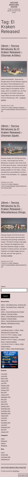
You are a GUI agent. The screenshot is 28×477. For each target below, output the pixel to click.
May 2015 (4, 399)
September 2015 (5, 397)
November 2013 (5, 422)
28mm (11, 107)
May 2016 (4, 392)
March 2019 (4, 378)
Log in (3, 452)
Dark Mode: (22, 475)
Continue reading (6, 256)
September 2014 (6, 413)
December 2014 (5, 408)
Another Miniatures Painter (14, 5)
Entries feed (4, 455)
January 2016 (5, 394)
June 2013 (4, 425)
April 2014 (4, 420)
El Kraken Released (10, 109)
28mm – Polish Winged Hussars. (15, 348)
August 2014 (4, 415)
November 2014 (5, 411)
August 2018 (4, 381)
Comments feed (5, 457)
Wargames (21, 107)
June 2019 (4, 376)
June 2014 (4, 418)
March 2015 (4, 404)
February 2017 (5, 390)
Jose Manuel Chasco (7, 330)
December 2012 (5, 427)
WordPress (16, 471)
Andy (2, 348)
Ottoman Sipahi (8, 188)
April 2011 (4, 429)
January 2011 (5, 432)
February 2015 (5, 406)
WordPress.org (5, 459)
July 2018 (3, 383)
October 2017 (5, 388)
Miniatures (15, 107)
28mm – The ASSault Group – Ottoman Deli (13, 305)
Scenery (3, 443)
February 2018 (5, 385)
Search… (3, 286)
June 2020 (4, 374)
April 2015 (4, 401)
